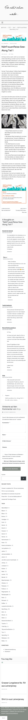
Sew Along (13, 43)
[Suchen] (23, 478)
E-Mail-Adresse (6, 441)
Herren (3, 536)
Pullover (4, 589)
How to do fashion (6, 545)
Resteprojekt (5, 594)
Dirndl (3, 528)
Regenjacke (5, 591)
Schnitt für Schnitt (7, 231)
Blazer (3, 510)
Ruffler (3, 603)
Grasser (4, 531)
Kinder (3, 568)
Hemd (3, 534)
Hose (3, 542)
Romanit (4, 600)
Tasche (4, 623)
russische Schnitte (7, 606)
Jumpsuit (4, 565)
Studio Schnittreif (6, 620)
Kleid (3, 571)
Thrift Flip (4, 626)
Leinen (3, 574)
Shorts (3, 615)
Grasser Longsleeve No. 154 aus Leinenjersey (13, 488)
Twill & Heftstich (7, 305)
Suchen (3, 474)
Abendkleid (5, 508)
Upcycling (4, 635)
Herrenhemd (5, 539)
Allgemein (5, 43)
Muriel (16, 66)
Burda (3, 516)
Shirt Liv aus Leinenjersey (8, 491)
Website (4, 447)
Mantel (3, 577)
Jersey (3, 562)
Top (3, 632)
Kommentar (5, 422)
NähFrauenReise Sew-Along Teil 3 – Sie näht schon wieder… (14, 399)
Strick (3, 617)
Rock (3, 597)
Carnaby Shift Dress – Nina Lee (21, 211)
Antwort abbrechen (10, 412)
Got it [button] (3, 718)
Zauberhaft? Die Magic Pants (9, 499)
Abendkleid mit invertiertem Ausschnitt (11, 493)
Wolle (3, 641)
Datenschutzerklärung (10, 649)
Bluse (3, 513)
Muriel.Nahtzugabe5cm (9, 328)
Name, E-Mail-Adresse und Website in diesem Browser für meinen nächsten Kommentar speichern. (12, 456)
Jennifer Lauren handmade (9, 560)
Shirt (3, 612)
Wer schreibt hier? (6, 210)
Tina (12, 54)
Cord (3, 522)
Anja (3, 375)
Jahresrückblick (6, 554)
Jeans (3, 557)
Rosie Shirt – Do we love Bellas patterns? (12, 496)
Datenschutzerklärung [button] (12, 713)
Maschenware (5, 580)
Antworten (9, 251)
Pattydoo (4, 586)
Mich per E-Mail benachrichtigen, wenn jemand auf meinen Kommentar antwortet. (13, 462)
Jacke (3, 551)
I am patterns (5, 548)
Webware (4, 638)
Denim (3, 525)
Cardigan (4, 519)
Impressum (7, 651)
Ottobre (4, 583)
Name (4, 434)
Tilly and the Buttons (7, 629)
